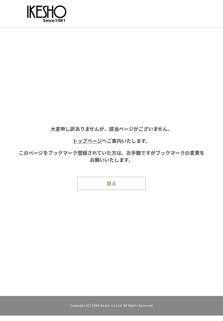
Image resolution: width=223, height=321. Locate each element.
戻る (111, 184)
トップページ (87, 141)
